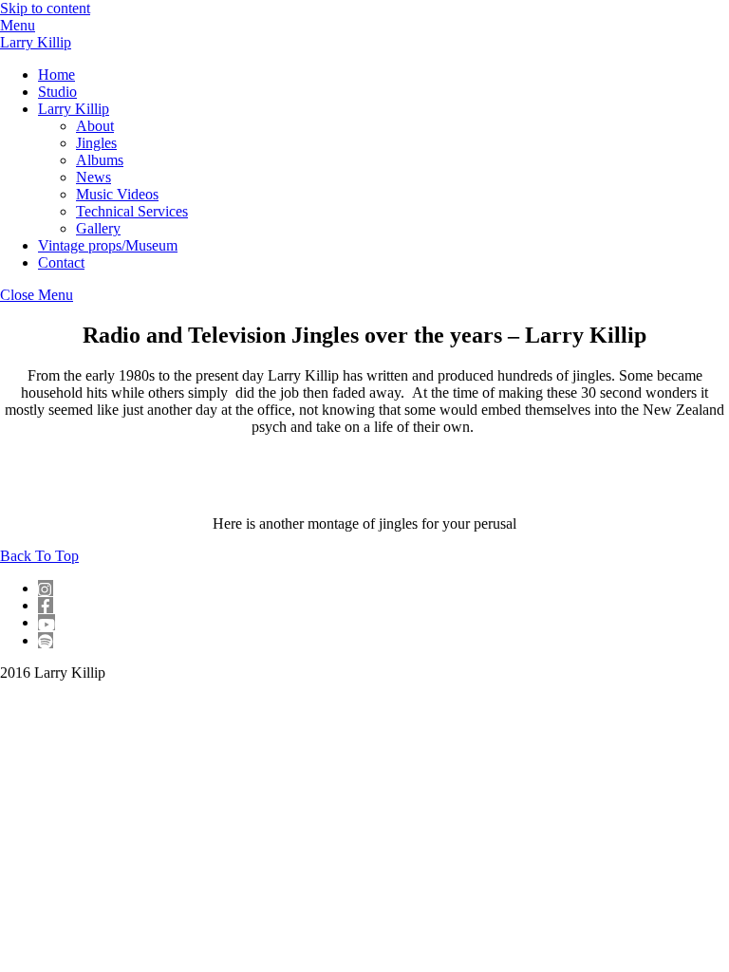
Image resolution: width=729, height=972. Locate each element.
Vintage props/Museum (108, 245)
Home (56, 74)
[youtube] (46, 622)
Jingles (96, 143)
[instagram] (45, 588)
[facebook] (45, 605)
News (93, 177)
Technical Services (132, 211)
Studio (57, 92)
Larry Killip (73, 109)
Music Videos (117, 194)
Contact (61, 262)
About (95, 126)
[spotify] (45, 640)
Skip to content (45, 8)
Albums (99, 160)
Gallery (98, 228)
